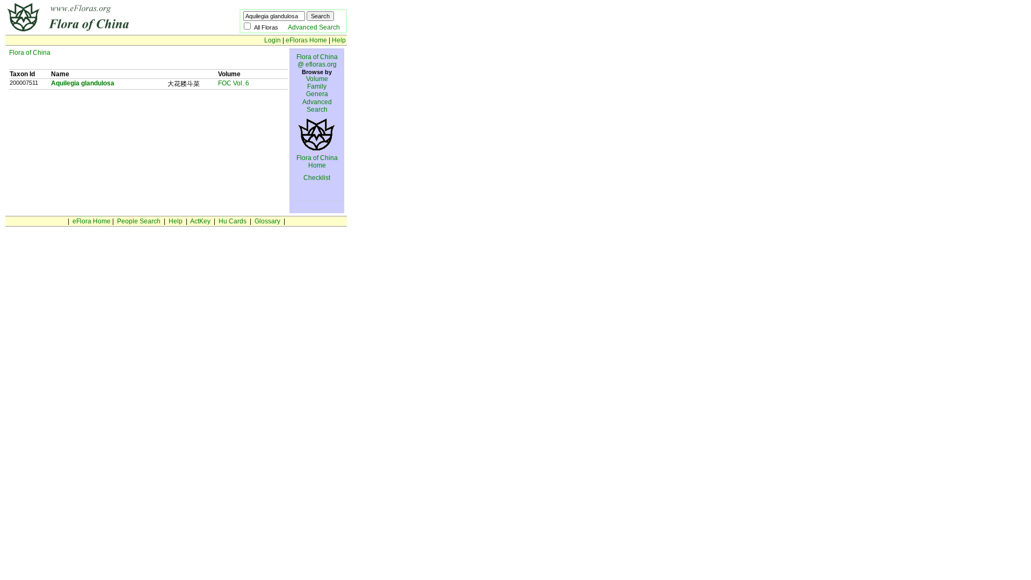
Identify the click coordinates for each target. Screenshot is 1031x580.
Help (339, 40)
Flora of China (29, 52)
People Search (139, 221)
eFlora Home (91, 221)
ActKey (200, 221)
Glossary (267, 221)
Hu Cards (232, 221)
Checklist (316, 178)
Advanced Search (314, 27)
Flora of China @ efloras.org (317, 60)
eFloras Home (306, 40)
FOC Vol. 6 (233, 83)
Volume (317, 79)
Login (272, 40)
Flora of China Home (317, 161)
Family (316, 86)
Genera (317, 94)
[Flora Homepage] (106, 31)
